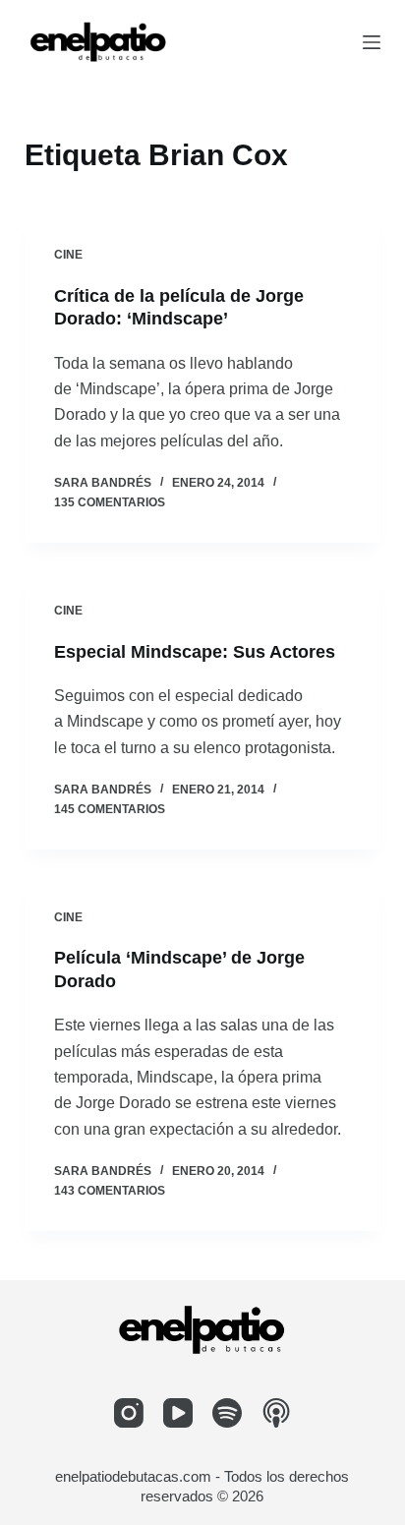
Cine (68, 255)
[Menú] (371, 42)
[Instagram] (129, 1413)
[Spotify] (227, 1413)
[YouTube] (178, 1413)
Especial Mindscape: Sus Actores (194, 652)
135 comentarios (109, 502)
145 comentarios (109, 809)
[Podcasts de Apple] (276, 1413)
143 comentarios (109, 1191)
